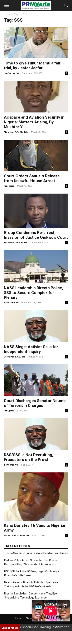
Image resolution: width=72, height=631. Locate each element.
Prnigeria (9, 185)
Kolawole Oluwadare (15, 242)
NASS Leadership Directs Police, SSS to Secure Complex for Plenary (33, 293)
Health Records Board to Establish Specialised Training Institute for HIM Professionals (32, 584)
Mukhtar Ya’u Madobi (16, 131)
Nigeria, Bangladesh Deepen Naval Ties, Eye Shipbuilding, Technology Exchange (30, 595)
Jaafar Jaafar (11, 73)
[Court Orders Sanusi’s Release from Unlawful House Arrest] (36, 155)
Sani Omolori (11, 302)
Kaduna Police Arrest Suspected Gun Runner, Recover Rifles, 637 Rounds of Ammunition (31, 562)
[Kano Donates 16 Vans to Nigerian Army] (36, 496)
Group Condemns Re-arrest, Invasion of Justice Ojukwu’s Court (36, 235)
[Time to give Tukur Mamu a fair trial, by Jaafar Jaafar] (36, 42)
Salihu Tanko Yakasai (16, 535)
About (29, 618)
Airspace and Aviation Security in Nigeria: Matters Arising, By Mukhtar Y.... (34, 122)
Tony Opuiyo (11, 464)
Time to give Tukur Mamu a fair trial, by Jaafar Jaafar (32, 65)
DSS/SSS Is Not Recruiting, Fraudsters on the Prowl (28, 457)
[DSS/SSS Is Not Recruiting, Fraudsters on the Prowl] (36, 434)
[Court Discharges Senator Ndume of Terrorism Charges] (36, 380)
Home (7, 14)
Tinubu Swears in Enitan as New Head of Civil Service (36, 553)
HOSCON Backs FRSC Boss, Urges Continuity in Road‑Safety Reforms (32, 573)
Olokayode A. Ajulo (14, 356)
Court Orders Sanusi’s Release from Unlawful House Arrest (32, 178)
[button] (6, 5)
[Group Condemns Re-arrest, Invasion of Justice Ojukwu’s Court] (36, 211)
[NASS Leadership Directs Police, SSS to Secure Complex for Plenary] (36, 266)
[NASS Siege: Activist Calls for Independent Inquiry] (36, 326)
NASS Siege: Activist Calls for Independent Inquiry (31, 349)
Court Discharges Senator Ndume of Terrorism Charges (35, 403)
